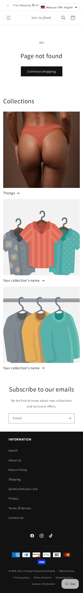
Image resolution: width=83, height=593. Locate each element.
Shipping (15, 479)
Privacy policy (22, 577)
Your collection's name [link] (21, 280)
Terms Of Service (20, 508)
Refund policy (66, 570)
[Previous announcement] (8, 5)
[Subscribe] (69, 418)
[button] (8, 17)
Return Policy (18, 470)
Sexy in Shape (25, 570)
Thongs (9, 193)
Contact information (43, 583)
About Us (15, 460)
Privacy (13, 498)
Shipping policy (64, 577)
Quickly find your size (23, 489)
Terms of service (43, 577)
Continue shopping (41, 71)
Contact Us (16, 518)
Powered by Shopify (44, 570)
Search (13, 450)
